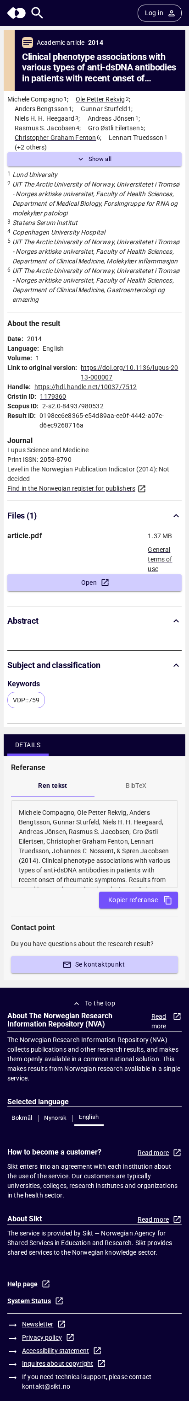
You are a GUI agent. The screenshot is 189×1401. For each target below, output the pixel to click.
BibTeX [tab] (136, 785)
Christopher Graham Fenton (55, 137)
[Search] (37, 13)
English (89, 1116)
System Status (29, 1301)
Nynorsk (55, 1117)
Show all (100, 158)
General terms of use (160, 556)
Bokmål (21, 1117)
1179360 (53, 396)
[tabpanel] (94, 844)
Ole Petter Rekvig (100, 99)
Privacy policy (42, 1337)
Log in (154, 12)
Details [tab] (28, 745)
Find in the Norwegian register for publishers (71, 488)
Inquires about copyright (57, 1363)
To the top (100, 1003)
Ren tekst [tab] (52, 785)
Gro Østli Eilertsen (114, 128)
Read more (159, 1021)
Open (89, 582)
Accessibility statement (55, 1350)
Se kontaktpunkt (100, 964)
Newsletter (37, 1324)
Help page (22, 1284)
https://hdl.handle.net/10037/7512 (85, 386)
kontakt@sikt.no (46, 1386)
